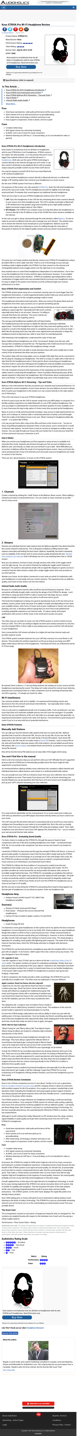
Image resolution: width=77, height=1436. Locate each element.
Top (38, 1414)
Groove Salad (20, 746)
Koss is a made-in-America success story (18, 1086)
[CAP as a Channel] (38, 798)
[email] (26, 29)
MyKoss (61, 218)
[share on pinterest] (15, 29)
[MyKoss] (38, 474)
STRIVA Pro (43, 187)
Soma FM (44, 740)
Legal (4, 1425)
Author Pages (18, 1420)
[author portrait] (38, 1351)
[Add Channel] (38, 521)
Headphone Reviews (35, 1328)
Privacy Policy (57, 1425)
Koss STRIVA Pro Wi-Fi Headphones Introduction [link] (25, 90)
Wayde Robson (9, 33)
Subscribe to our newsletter (40, 1404)
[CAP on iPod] (38, 666)
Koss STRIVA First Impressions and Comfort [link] (23, 93)
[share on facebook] (4, 29)
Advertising (6, 1420)
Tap (26, 155)
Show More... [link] (11, 104)
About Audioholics (9, 1416)
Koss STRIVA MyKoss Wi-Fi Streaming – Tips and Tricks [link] (28, 95)
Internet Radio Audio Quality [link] (17, 100)
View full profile (9, 1370)
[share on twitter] (10, 29)
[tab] (38, 80)
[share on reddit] (21, 29)
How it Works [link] (11, 98)
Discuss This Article (10, 1333)
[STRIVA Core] (38, 244)
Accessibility (38, 1433)
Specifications (12, 80)
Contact (67, 1425)
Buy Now (21, 66)
